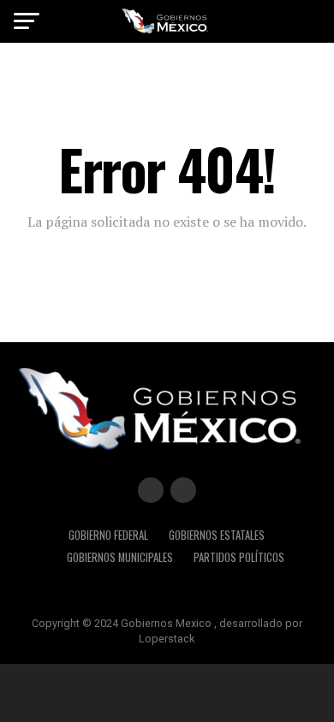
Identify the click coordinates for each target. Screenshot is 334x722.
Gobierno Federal (108, 535)
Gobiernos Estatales (217, 535)
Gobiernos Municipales (120, 557)
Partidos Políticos (239, 557)
